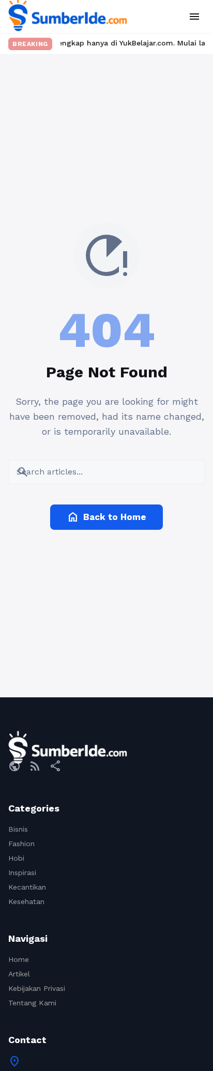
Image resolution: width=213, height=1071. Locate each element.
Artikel (19, 974)
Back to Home (106, 517)
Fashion (21, 843)
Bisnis (18, 829)
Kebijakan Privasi (36, 988)
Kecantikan (27, 887)
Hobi (16, 858)
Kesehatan (26, 901)
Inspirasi (22, 872)
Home (18, 959)
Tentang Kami (32, 1003)
